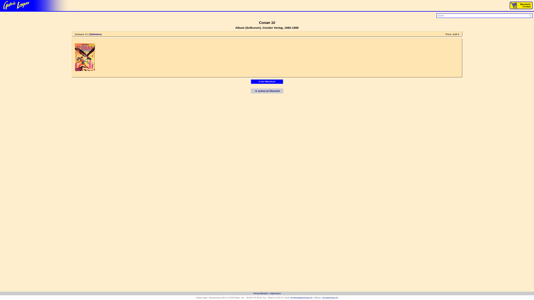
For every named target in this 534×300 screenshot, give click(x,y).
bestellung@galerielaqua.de (301, 298)
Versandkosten (260, 293)
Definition (95, 34)
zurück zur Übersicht (269, 91)
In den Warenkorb (267, 81)
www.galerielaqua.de (330, 298)
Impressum (275, 293)
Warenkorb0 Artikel (525, 5)
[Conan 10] (85, 70)
